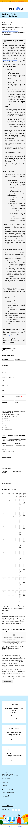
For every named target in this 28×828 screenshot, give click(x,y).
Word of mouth (8, 429)
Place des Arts (14, 8)
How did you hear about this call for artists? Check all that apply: (13, 412)
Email (16, 402)
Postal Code (18, 396)
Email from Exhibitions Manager (12, 414)
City (3, 396)
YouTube (19, 810)
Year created (17, 495)
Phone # (5, 402)
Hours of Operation (6, 772)
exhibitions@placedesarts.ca (10, 31)
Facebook (17, 443)
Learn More (14, 715)
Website (4, 449)
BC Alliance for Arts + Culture (11, 422)
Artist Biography (6, 457)
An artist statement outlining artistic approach (11, 472)
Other (5, 427)
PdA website (7, 420)
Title (9, 494)
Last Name (18, 359)
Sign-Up (7, 805)
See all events (14, 718)
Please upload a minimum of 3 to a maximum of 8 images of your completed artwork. (13, 630)
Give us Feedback (6, 799)
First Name (5, 359)
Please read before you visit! (19, 1)
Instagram (4, 443)
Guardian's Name (6, 372)
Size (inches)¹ (20, 495)
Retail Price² (24, 495)
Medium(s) (13, 495)
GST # (3, 380)
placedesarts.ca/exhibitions (10, 60)
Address (4, 390)
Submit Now (7, 681)
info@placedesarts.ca (9, 792)
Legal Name (5, 365)
